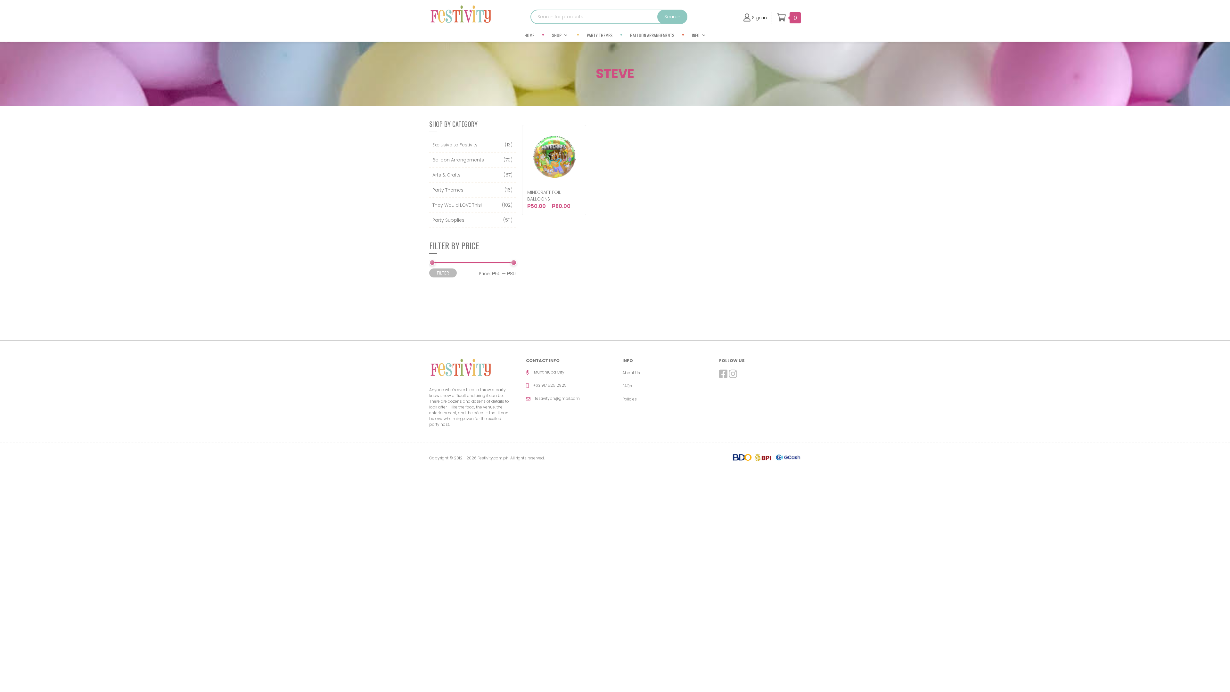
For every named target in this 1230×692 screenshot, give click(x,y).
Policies (629, 399)
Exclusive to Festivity (455, 145)
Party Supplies (448, 220)
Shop (557, 35)
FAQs (627, 386)
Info (696, 35)
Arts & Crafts (446, 175)
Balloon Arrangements (652, 35)
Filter (443, 273)
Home (529, 35)
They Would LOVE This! (457, 205)
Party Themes (599, 35)
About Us (631, 372)
